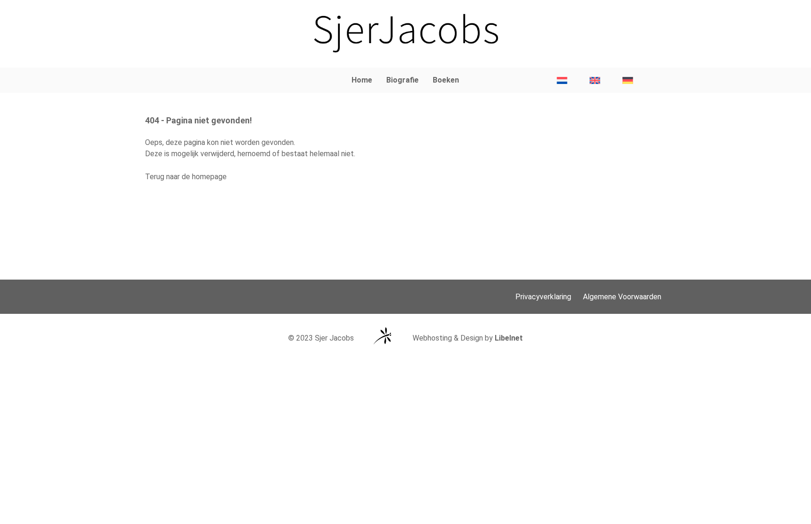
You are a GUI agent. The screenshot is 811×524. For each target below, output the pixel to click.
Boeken (446, 80)
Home (362, 80)
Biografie (402, 80)
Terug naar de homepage (186, 176)
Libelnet (509, 338)
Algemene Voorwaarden (622, 296)
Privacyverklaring (543, 296)
